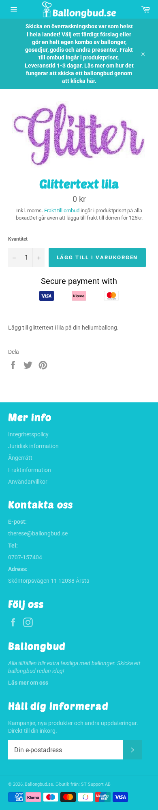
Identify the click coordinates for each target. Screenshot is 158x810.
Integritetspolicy (28, 434)
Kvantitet (18, 239)
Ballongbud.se (39, 784)
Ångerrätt (20, 458)
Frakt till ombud (62, 210)
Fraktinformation (29, 470)
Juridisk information (33, 446)
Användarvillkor (27, 481)
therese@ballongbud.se (38, 533)
